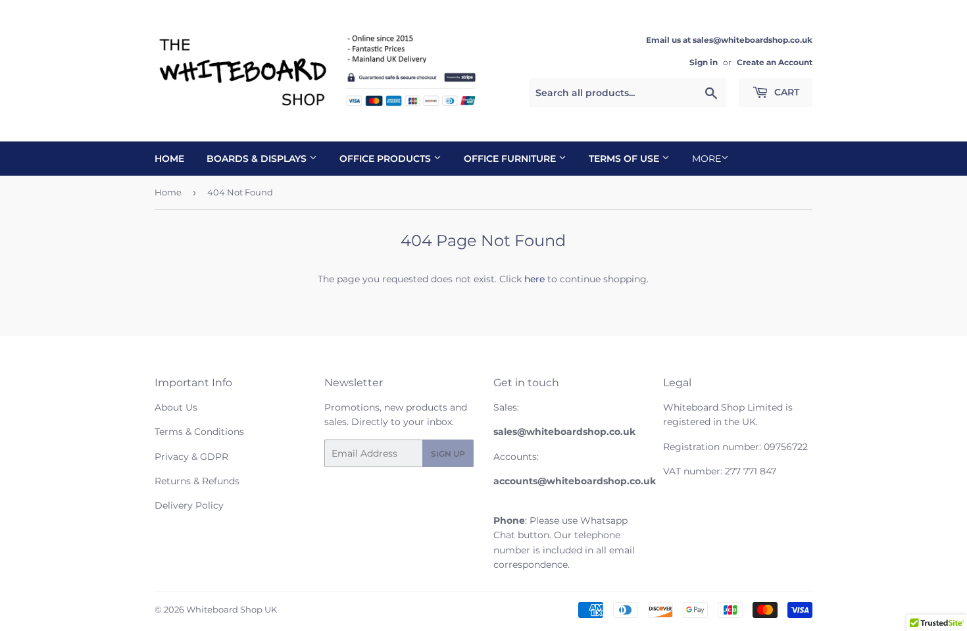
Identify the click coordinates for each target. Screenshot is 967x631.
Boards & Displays (258, 158)
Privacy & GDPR (191, 457)
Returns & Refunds (197, 481)
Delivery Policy (189, 505)
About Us (176, 407)
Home (169, 158)
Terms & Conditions (199, 432)
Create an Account (774, 62)
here (534, 279)
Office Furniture (511, 158)
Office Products (386, 158)
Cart (785, 92)
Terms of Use (625, 158)
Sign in (703, 62)
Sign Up (448, 454)
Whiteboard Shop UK (231, 609)
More (706, 158)
